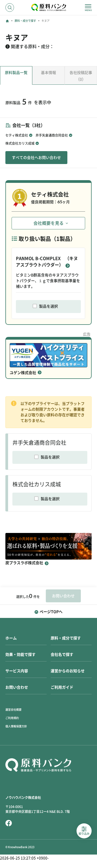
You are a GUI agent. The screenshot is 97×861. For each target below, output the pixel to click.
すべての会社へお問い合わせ (36, 157)
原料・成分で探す (25, 20)
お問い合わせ (16, 687)
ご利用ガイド (62, 687)
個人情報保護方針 (16, 726)
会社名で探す (62, 654)
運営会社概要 (13, 709)
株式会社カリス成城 (19, 143)
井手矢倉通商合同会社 (52, 135)
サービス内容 (16, 671)
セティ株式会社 (16, 135)
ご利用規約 (12, 718)
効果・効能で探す (20, 654)
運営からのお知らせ (68, 671)
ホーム (11, 638)
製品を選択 (48, 306)
